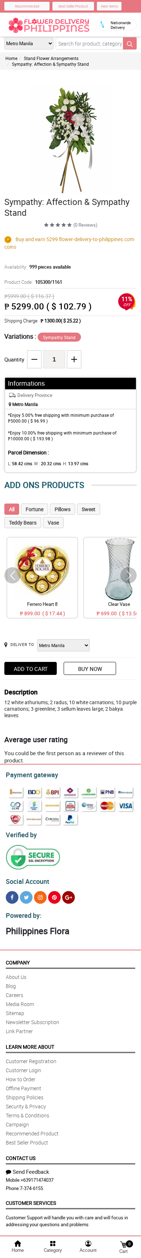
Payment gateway (32, 774)
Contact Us (20, 1158)
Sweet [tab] (88, 509)
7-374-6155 (31, 1188)
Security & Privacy (26, 1106)
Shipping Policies (24, 1097)
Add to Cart (31, 668)
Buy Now (90, 668)
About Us (16, 977)
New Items (109, 6)
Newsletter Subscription (32, 1022)
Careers (14, 995)
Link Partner (19, 1031)
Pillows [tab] (62, 509)
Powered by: (24, 915)
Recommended (27, 6)
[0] (123, 1244)
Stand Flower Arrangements (51, 58)
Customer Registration (31, 1061)
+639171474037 (37, 1180)
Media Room (20, 1004)
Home (11, 58)
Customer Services (31, 1202)
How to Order (20, 1079)
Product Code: (33, 282)
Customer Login (23, 1070)
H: (75, 463)
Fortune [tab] (34, 509)
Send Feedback (31, 1171)
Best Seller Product (73, 6)
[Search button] (130, 43)
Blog (11, 986)
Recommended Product (32, 1133)
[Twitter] (26, 897)
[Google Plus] (68, 897)
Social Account (27, 881)
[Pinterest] (54, 897)
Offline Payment (23, 1088)
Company (18, 962)
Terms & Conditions (27, 1115)
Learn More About (30, 1046)
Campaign (17, 1124)
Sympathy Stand (59, 337)
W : (47, 463)
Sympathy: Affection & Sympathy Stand (50, 64)
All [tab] (11, 509)
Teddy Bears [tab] (23, 522)
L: (20, 463)
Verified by (21, 834)
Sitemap (15, 1013)
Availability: (37, 267)
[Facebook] (12, 897)
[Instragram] (40, 897)
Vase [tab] (53, 522)
